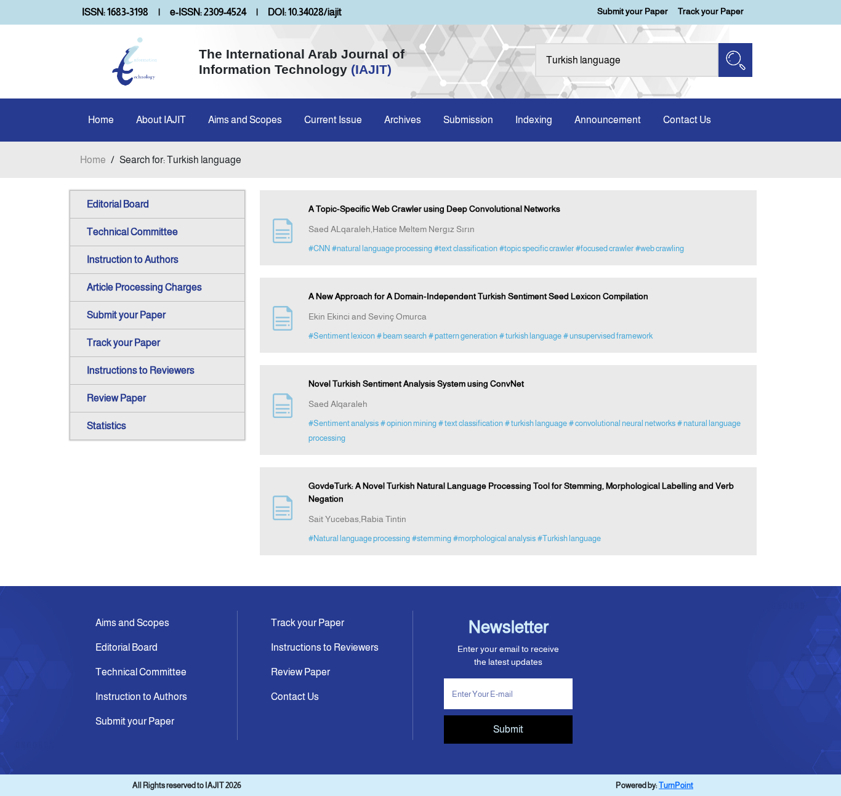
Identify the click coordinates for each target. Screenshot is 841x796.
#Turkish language (569, 538)
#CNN (319, 248)
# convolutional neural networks (622, 423)
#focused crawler (605, 248)
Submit (508, 729)
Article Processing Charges (144, 287)
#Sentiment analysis (343, 423)
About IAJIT (161, 120)
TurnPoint (676, 785)
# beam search (402, 335)
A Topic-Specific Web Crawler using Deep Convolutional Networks (434, 209)
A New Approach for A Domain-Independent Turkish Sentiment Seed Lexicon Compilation (478, 296)
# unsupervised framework (608, 335)
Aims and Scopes (245, 120)
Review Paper (116, 398)
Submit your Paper (632, 11)
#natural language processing (382, 248)
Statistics (106, 425)
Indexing (533, 120)
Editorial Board (118, 204)
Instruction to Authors (133, 259)
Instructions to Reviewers (141, 370)
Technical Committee (132, 232)
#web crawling (659, 248)
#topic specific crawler (536, 248)
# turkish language (530, 335)
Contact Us (687, 120)
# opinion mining (408, 423)
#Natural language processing (359, 538)
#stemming (431, 538)
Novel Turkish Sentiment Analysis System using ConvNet (416, 383)
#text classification (465, 248)
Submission (468, 120)
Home (101, 120)
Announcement (607, 120)
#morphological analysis (494, 538)
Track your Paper (711, 11)
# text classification (470, 423)
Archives (402, 120)
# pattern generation (463, 335)
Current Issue (333, 120)
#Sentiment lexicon (341, 335)
